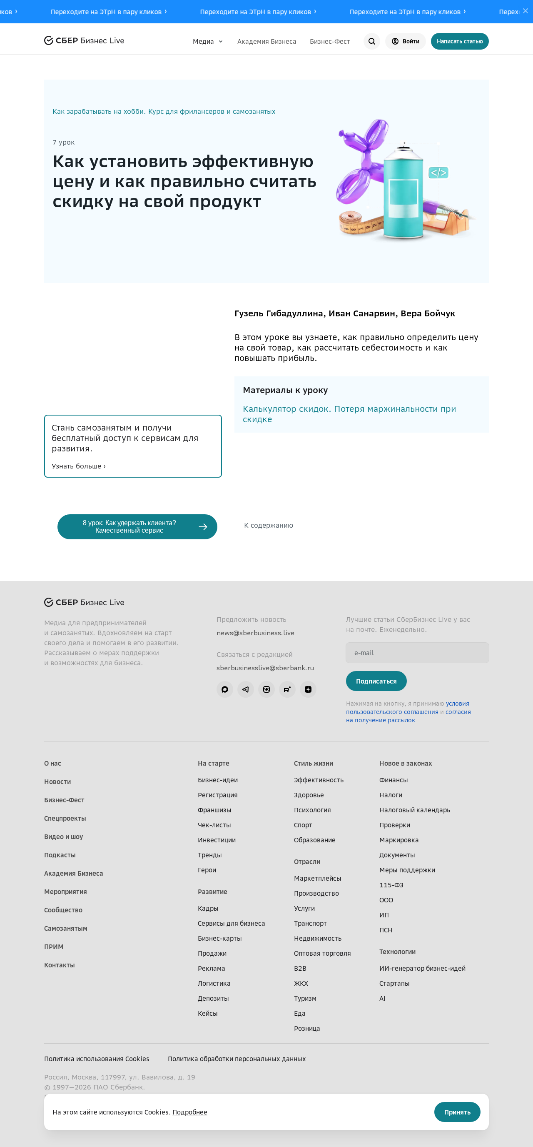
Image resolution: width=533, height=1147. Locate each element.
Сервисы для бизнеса (231, 923)
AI (382, 998)
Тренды (210, 855)
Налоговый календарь (414, 810)
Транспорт (310, 923)
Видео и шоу (63, 836)
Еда (300, 1013)
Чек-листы (214, 825)
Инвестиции (217, 840)
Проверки (394, 825)
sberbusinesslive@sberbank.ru (265, 668)
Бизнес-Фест (330, 41)
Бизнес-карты (220, 938)
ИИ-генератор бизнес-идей (422, 968)
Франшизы (215, 810)
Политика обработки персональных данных (237, 1058)
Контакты (59, 965)
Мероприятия (65, 891)
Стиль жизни (313, 763)
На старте (213, 763)
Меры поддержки (407, 870)
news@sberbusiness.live (255, 633)
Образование (315, 840)
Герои (207, 870)
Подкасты (60, 855)
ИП (384, 915)
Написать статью (460, 41)
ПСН (386, 930)
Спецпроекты (65, 818)
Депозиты (213, 998)
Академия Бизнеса (266, 41)
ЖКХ (301, 983)
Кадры (208, 908)
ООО (386, 900)
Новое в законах (405, 763)
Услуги (304, 908)
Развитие (212, 891)
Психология (312, 810)
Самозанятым (65, 928)
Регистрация (218, 795)
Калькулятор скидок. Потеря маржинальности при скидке (349, 413)
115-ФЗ (391, 885)
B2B (300, 968)
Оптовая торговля (322, 953)
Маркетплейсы (317, 878)
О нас (52, 763)
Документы (397, 855)
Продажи (212, 953)
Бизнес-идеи (218, 780)
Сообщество (63, 910)
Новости (57, 781)
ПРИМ (54, 946)
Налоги (390, 795)
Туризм (305, 998)
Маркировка (399, 840)
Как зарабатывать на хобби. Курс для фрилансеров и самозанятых (163, 111)
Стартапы (394, 983)
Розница (307, 1028)
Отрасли (307, 861)
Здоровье (309, 795)
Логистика (214, 983)
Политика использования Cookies (96, 1058)
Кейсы (208, 1013)
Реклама (211, 968)
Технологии (397, 951)
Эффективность (319, 780)
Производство (316, 893)
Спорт (303, 825)
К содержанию (268, 525)
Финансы (393, 780)
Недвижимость (317, 938)
